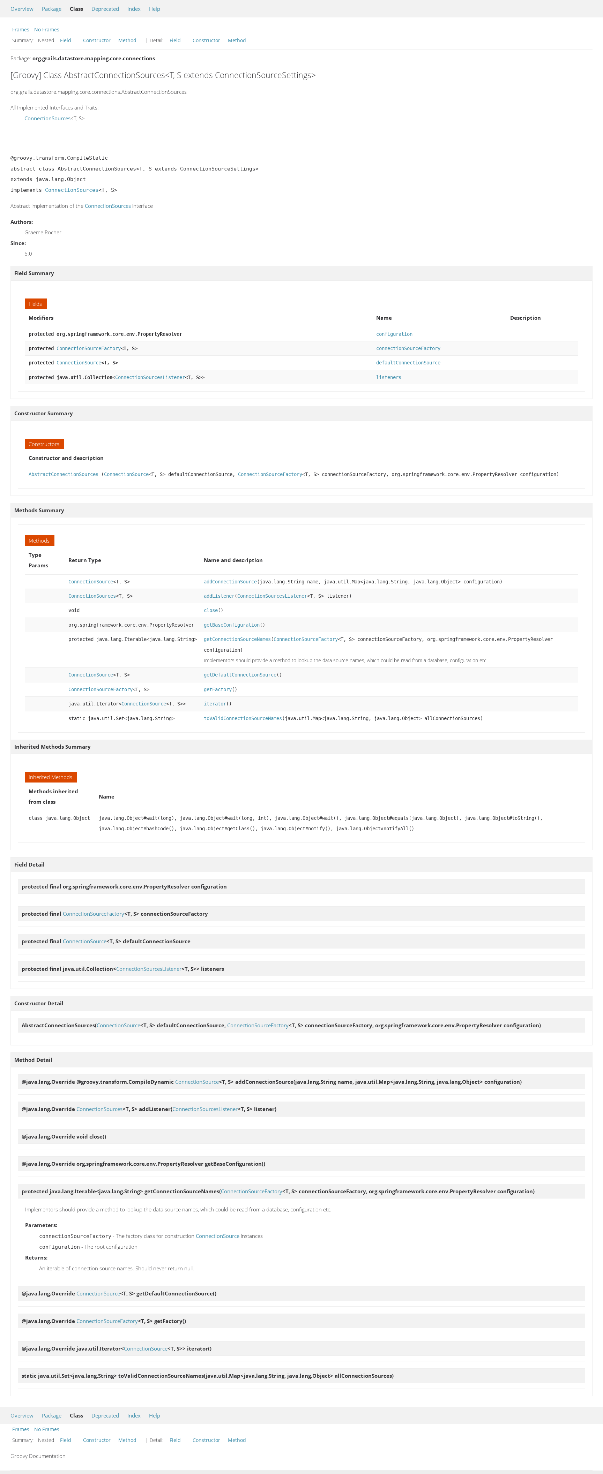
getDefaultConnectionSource (240, 675)
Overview (22, 8)
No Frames (46, 29)
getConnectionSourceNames (237, 639)
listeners (388, 377)
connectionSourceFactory (408, 348)
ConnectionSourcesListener (150, 377)
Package (51, 8)
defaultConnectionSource (408, 362)
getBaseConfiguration (232, 625)
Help (154, 8)
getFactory (218, 689)
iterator (215, 703)
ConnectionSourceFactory (89, 348)
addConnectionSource (230, 581)
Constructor (97, 40)
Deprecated (105, 8)
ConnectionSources (47, 118)
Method (127, 40)
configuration (394, 334)
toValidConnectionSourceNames (243, 718)
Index (134, 8)
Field (65, 40)
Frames (20, 29)
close (211, 610)
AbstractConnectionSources (63, 474)
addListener (219, 596)
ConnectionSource (79, 362)
